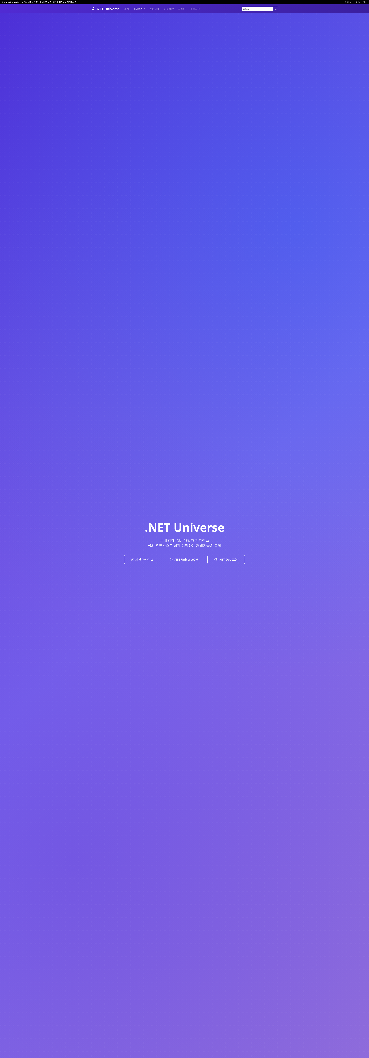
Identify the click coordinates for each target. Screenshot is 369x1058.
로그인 (196, 8)
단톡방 (168, 8)
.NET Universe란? (186, 559)
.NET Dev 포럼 (228, 559)
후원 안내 (154, 8)
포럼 (180, 8)
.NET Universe (108, 8)
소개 (126, 8)
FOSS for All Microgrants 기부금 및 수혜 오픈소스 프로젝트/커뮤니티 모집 (54, 2)
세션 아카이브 (144, 559)
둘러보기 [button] (138, 8)
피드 (365, 2)
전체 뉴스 (349, 2)
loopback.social (10, 2)
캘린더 (358, 2)
